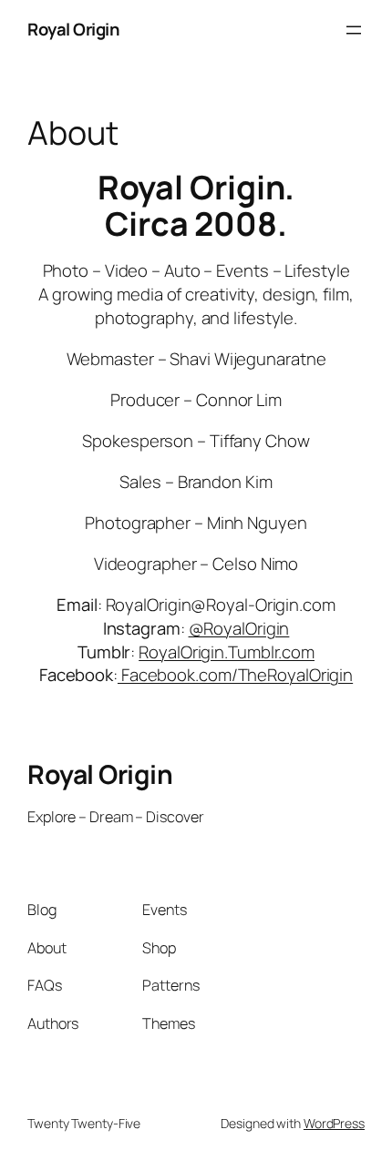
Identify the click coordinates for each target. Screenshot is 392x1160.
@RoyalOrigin (239, 628)
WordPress (334, 1123)
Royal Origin (73, 29)
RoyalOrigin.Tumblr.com (227, 652)
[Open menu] (354, 30)
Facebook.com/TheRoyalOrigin (235, 675)
